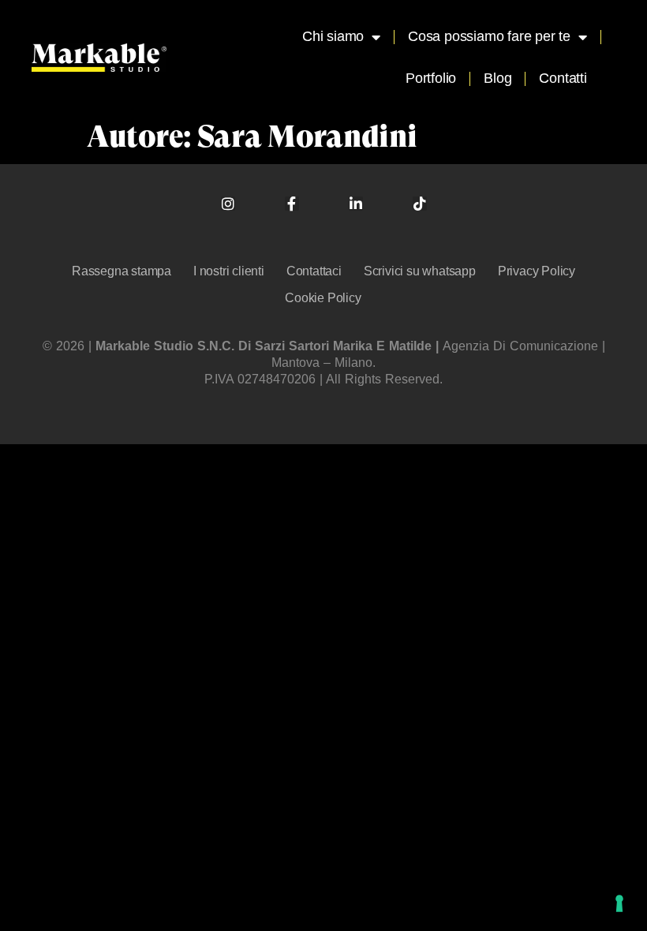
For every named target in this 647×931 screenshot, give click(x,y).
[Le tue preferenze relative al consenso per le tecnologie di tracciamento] (619, 903)
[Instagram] (228, 203)
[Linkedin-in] (356, 203)
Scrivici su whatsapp (420, 271)
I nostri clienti (228, 271)
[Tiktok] (420, 203)
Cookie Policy (323, 298)
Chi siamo (333, 36)
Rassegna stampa (121, 271)
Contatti (562, 78)
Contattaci (314, 271)
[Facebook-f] (292, 203)
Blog (497, 78)
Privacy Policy (536, 271)
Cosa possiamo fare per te (489, 36)
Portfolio (431, 78)
